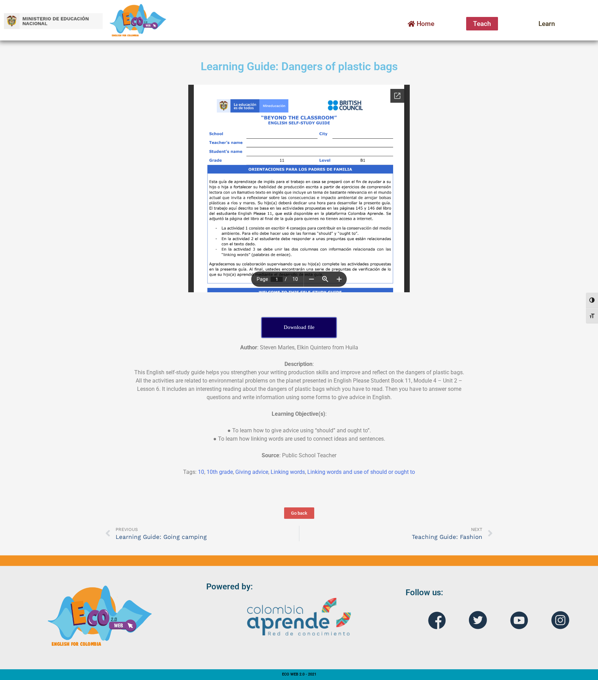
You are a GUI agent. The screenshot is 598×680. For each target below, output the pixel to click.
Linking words (288, 472)
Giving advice (251, 472)
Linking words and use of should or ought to (361, 472)
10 (201, 472)
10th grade (220, 472)
